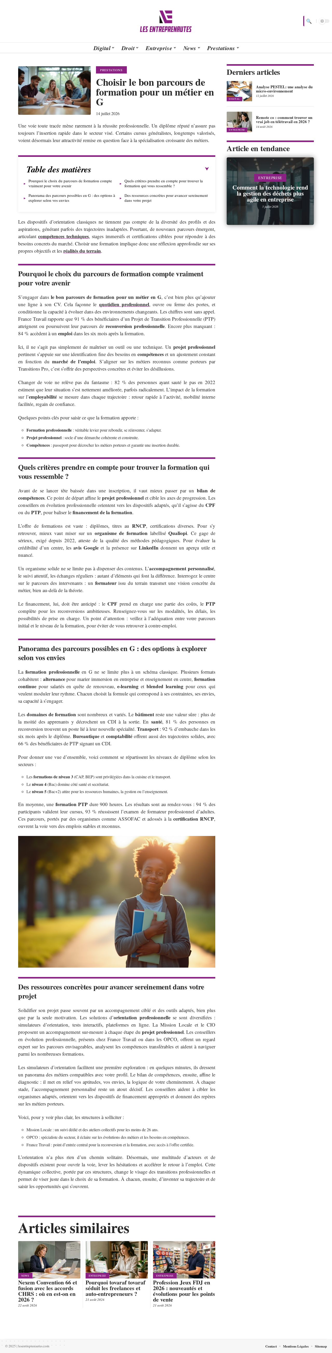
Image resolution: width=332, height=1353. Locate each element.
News (25, 1275)
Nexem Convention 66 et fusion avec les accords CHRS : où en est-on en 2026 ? (47, 1291)
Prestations (111, 70)
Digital (234, 99)
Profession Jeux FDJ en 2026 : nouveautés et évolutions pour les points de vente (184, 1291)
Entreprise (97, 1275)
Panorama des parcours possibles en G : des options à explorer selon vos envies (72, 198)
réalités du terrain (82, 250)
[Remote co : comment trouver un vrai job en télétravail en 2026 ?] (239, 122)
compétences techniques (63, 236)
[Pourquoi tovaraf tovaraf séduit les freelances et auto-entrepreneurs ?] (117, 1259)
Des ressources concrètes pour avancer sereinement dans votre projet (166, 198)
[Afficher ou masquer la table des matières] (150, 169)
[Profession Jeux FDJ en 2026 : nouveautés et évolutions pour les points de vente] (184, 1259)
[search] (308, 21)
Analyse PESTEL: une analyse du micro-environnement (284, 89)
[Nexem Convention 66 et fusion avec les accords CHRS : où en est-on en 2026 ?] (49, 1259)
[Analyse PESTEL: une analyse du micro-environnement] (239, 91)
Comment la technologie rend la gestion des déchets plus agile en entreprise (270, 193)
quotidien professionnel (124, 304)
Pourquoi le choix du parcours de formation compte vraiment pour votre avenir (70, 183)
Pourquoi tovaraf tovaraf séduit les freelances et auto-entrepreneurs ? (115, 1288)
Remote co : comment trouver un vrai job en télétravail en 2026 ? (284, 119)
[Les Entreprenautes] (166, 21)
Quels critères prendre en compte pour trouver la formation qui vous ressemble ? (164, 183)
